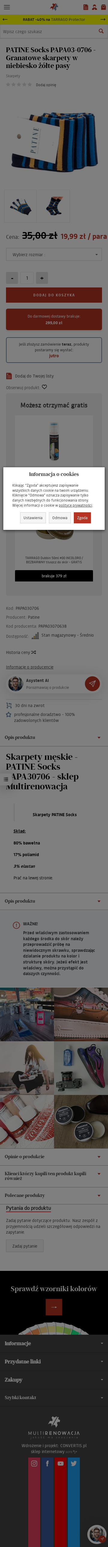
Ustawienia (33, 517)
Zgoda (82, 517)
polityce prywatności (75, 505)
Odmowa (60, 517)
